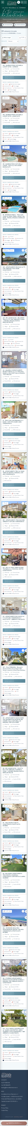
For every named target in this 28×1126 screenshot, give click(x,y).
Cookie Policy (4, 1110)
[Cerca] (18, 2)
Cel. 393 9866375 (5, 1085)
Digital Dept (18, 1117)
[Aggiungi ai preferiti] (26, 48)
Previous (3, 54)
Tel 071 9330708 (5, 1082)
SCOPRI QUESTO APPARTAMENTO (9, 77)
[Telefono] (25, 2)
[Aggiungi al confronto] (23, 48)
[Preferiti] (22, 2)
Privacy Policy (4, 1108)
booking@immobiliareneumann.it (9, 1087)
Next (26, 54)
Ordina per (4, 41)
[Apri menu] (2, 2)
